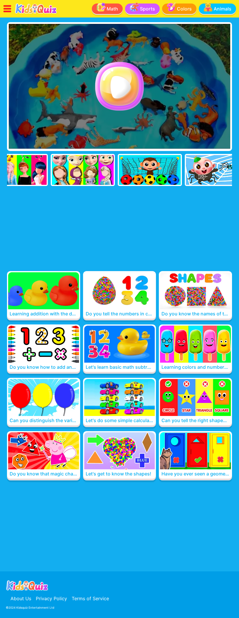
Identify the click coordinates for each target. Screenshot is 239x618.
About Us (20, 598)
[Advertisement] (119, 230)
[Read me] (36, 12)
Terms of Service (90, 598)
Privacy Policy (51, 598)
